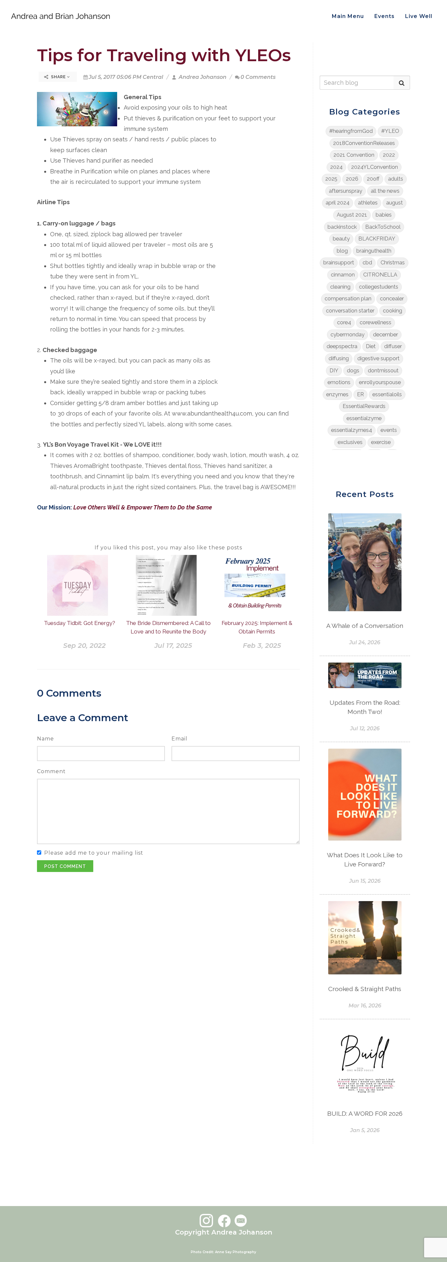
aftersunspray (345, 191)
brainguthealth (373, 251)
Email (179, 739)
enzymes (337, 394)
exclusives (350, 442)
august (394, 203)
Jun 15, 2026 (365, 881)
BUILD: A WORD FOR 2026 (364, 1113)
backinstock (342, 227)
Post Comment (65, 866)
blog (342, 251)
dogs (353, 370)
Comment (51, 771)
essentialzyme (364, 418)
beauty (341, 239)
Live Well (418, 16)
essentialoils (387, 394)
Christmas (393, 262)
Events (384, 16)
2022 (389, 155)
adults (395, 179)
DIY (334, 370)
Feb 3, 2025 (262, 645)
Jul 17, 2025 (173, 645)
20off (373, 179)
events (389, 430)
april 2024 (337, 203)
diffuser (393, 346)
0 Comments (258, 77)
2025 (331, 179)
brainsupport (338, 262)
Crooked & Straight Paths (364, 988)
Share (58, 77)
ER (360, 394)
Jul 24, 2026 (364, 642)
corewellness (375, 322)
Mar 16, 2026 (365, 1006)
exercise (381, 442)
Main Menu (348, 16)
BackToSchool (383, 227)
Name (45, 739)
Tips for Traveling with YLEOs (164, 55)
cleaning (340, 287)
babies (384, 215)
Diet (371, 346)
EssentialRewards (364, 406)
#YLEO (390, 131)
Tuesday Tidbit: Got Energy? (79, 623)
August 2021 (352, 215)
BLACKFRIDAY (376, 239)
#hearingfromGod (351, 131)
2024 (336, 167)
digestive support (378, 358)
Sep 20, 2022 (84, 645)
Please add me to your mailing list (93, 853)
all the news (385, 191)
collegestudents (378, 287)
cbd (367, 262)
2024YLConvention (374, 167)
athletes (368, 203)
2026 (352, 179)
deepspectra (342, 346)
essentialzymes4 (351, 430)
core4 (344, 322)
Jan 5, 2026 (365, 1130)
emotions (339, 382)
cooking (392, 311)
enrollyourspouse (380, 382)
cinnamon (343, 275)
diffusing (339, 358)
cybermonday (348, 334)
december (385, 334)
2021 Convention (353, 155)
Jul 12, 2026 (365, 728)
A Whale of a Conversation (364, 625)
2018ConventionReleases (364, 143)
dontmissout (383, 370)
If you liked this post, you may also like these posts (168, 547)
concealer (392, 298)
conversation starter (350, 311)
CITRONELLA (380, 275)
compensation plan (348, 298)
